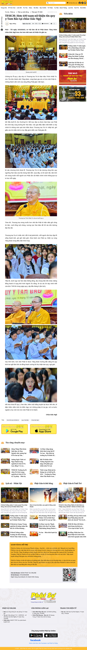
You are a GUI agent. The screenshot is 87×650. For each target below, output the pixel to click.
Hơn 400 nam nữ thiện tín (13, 420)
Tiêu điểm (68, 14)
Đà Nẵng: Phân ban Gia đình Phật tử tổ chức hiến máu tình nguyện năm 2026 (77, 535)
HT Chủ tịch (11, 7)
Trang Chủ (4, 7)
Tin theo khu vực (72, 3)
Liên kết (19, 7)
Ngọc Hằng (13, 23)
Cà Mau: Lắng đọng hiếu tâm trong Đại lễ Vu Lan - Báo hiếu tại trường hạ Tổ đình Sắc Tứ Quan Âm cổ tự (47, 453)
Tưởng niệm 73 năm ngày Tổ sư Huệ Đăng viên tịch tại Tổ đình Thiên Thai (76, 48)
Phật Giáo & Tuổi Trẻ (72, 483)
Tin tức (25, 7)
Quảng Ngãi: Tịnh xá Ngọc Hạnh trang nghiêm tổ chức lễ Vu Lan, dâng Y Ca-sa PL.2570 (18, 464)
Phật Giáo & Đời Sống (43, 483)
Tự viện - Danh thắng (60, 7)
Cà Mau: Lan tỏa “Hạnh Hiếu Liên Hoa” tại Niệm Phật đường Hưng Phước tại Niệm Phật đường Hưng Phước (48, 528)
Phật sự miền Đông (23, 12)
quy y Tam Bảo (25, 420)
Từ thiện (50, 7)
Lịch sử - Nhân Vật (14, 483)
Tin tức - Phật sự (10, 12)
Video (30, 7)
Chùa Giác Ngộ (35, 420)
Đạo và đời (43, 7)
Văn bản (36, 7)
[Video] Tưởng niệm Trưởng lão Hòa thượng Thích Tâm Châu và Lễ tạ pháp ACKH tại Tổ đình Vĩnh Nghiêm (18, 537)
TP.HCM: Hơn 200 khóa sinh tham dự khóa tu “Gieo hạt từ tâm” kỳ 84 (76, 526)
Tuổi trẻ (76, 7)
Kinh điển (83, 7)
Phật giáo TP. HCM (37, 12)
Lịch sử (70, 7)
